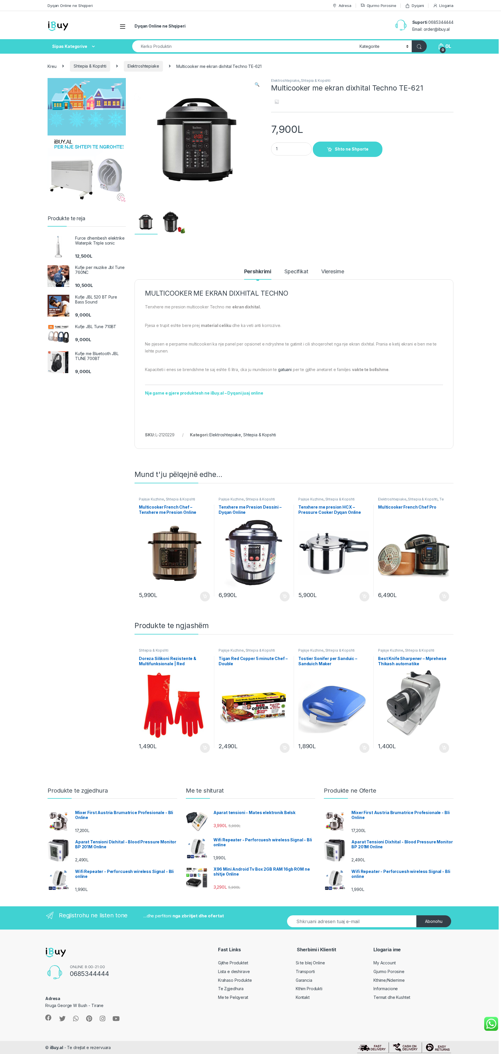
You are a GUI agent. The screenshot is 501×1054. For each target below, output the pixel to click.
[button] (257, 84)
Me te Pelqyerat (233, 997)
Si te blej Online (310, 962)
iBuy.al (56, 1047)
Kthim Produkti (309, 988)
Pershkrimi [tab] (258, 271)
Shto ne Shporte (352, 149)
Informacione (385, 988)
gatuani (285, 369)
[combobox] (244, 46)
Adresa (345, 5)
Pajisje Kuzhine (151, 499)
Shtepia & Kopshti (90, 66)
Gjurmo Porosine (381, 5)
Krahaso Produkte (235, 980)
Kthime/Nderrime (389, 980)
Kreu (52, 66)
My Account (384, 962)
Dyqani (418, 5)
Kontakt (303, 997)
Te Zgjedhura (231, 988)
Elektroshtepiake (143, 66)
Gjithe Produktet (233, 962)
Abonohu (433, 921)
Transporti (305, 971)
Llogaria (446, 5)
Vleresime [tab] (332, 271)
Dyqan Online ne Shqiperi (70, 5)
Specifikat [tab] (296, 271)
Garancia (304, 980)
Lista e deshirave (234, 971)
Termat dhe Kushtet (391, 997)
